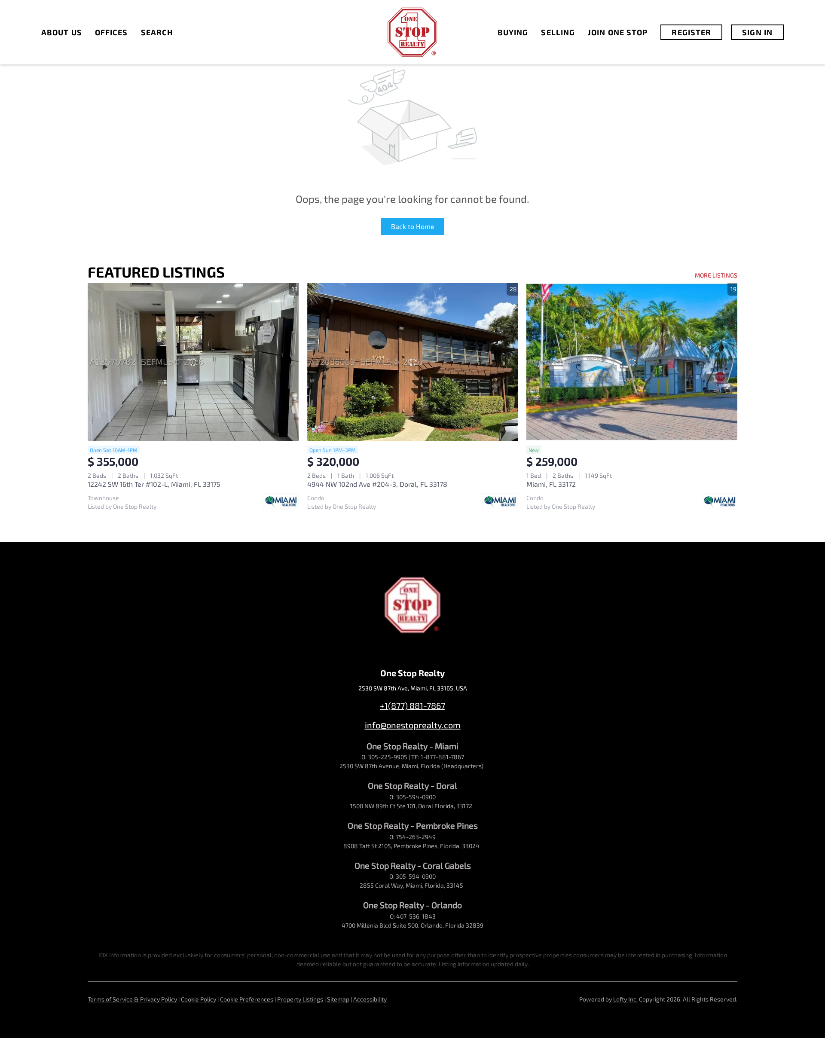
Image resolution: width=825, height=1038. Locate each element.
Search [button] (157, 32)
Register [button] (691, 32)
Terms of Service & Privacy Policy (132, 999)
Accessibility (370, 999)
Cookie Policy (198, 999)
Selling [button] (558, 32)
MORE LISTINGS (716, 275)
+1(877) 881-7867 (412, 705)
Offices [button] (111, 32)
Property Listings (300, 999)
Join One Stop (618, 32)
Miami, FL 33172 (551, 484)
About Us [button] (61, 32)
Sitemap (338, 999)
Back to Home (412, 226)
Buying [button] (513, 32)
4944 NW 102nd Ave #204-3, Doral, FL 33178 (377, 484)
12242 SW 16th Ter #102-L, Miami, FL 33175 (154, 484)
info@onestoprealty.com (413, 725)
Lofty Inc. (625, 999)
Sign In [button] (757, 32)
